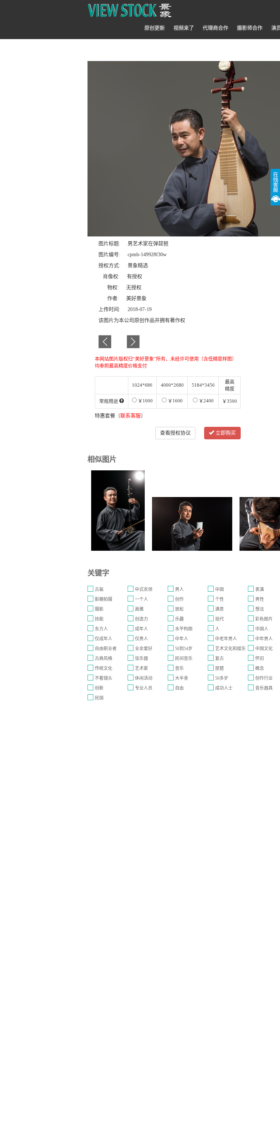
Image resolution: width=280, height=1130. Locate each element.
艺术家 (141, 668)
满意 (219, 609)
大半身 (181, 678)
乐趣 (179, 619)
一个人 (141, 599)
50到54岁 (183, 648)
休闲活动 (143, 678)
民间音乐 (183, 658)
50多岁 (221, 678)
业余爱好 (143, 648)
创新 (99, 688)
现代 (219, 619)
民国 (99, 698)
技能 (99, 619)
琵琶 (219, 668)
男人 (179, 589)
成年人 (141, 629)
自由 (179, 688)
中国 (219, 589)
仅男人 (141, 638)
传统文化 (103, 668)
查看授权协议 (175, 433)
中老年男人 (226, 638)
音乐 (179, 668)
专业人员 (143, 688)
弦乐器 (141, 658)
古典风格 (103, 658)
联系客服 (130, 415)
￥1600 (175, 400)
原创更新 (154, 28)
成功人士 (224, 688)
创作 (179, 599)
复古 (219, 658)
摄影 (99, 609)
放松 (179, 609)
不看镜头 (103, 678)
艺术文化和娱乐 (230, 648)
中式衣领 (143, 589)
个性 (219, 599)
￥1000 (145, 400)
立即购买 (225, 433)
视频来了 (184, 28)
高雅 (139, 609)
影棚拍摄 (103, 599)
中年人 (181, 638)
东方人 (101, 629)
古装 (99, 589)
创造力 (141, 619)
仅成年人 (103, 638)
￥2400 (206, 400)
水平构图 (183, 629)
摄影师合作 (249, 28)
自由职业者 (106, 648)
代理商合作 (215, 28)
